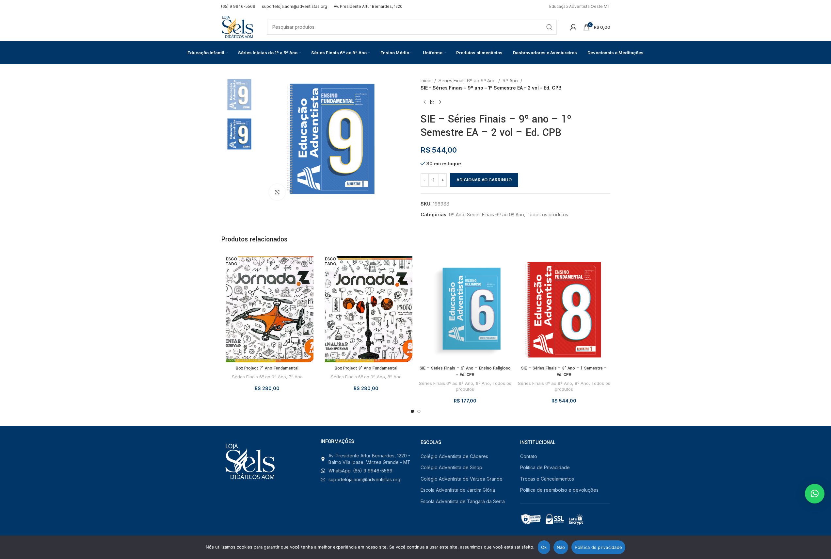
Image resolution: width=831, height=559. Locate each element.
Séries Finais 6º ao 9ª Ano (467, 80)
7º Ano (296, 376)
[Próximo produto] (440, 102)
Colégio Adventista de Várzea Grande (462, 479)
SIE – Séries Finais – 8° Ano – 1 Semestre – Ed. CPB (564, 371)
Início (426, 80)
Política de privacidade (598, 547)
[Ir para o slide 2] (419, 411)
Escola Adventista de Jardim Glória (458, 490)
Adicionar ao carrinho (484, 179)
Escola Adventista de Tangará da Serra (463, 501)
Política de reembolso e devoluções (559, 490)
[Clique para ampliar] (277, 192)
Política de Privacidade (545, 467)
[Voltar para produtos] (432, 102)
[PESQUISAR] (549, 27)
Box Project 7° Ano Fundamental (267, 368)
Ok (544, 547)
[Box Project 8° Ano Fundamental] (366, 306)
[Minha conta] (573, 27)
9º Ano (510, 80)
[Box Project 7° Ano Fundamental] (267, 306)
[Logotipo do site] (237, 26)
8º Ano (395, 376)
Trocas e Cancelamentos (547, 479)
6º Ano (483, 383)
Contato (528, 456)
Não (561, 547)
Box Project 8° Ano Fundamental (366, 368)
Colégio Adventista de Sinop (451, 467)
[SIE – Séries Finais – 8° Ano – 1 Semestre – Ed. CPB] (564, 306)
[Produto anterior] (424, 102)
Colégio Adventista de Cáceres (454, 456)
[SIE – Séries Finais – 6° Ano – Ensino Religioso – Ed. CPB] (465, 306)
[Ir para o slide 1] (412, 411)
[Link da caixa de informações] (238, 6)
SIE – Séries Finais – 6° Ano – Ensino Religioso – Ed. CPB (465, 371)
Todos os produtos (547, 214)
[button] (814, 493)
